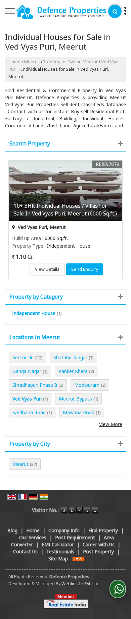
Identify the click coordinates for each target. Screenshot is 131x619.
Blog (12, 530)
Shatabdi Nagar (70, 357)
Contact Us (25, 551)
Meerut (31, 62)
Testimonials (60, 551)
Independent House (33, 313)
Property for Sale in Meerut (70, 62)
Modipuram (86, 385)
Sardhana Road (29, 412)
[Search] (115, 11)
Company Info (64, 530)
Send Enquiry (84, 269)
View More (110, 424)
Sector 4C (23, 357)
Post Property (98, 551)
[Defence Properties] (61, 12)
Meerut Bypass (75, 398)
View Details (47, 269)
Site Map (58, 558)
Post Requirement (75, 537)
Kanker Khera (73, 371)
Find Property (103, 530)
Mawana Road (78, 412)
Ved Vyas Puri (27, 398)
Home (14, 62)
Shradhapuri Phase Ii (34, 385)
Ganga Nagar (26, 371)
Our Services (32, 537)
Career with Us (99, 544)
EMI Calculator (58, 544)
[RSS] (79, 558)
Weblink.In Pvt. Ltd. (80, 583)
